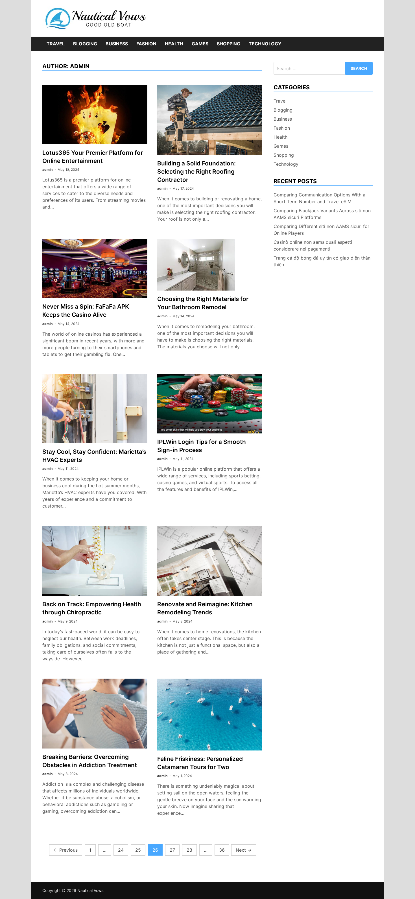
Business (117, 43)
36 (222, 850)
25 (138, 850)
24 (121, 850)
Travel (56, 43)
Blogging (85, 43)
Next (244, 850)
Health (174, 43)
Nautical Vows (90, 890)
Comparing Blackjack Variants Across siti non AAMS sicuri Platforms (322, 214)
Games (200, 43)
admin (47, 169)
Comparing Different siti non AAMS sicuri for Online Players (321, 229)
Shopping (228, 43)
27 (172, 850)
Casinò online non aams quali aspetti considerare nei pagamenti (313, 245)
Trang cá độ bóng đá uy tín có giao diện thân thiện (322, 261)
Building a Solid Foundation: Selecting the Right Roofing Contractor (196, 171)
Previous (66, 850)
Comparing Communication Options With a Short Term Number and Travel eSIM (319, 198)
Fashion (146, 43)
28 (189, 850)
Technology (265, 43)
